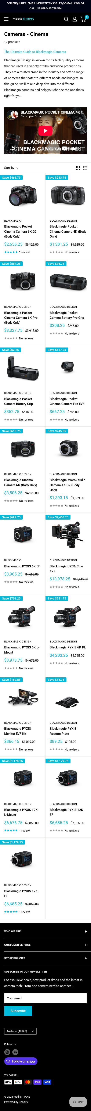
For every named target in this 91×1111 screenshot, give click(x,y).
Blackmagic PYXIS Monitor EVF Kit (17, 731)
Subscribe (18, 1011)
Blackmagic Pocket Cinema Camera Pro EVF (67, 401)
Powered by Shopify (16, 1102)
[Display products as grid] (78, 168)
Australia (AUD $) (17, 1031)
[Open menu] (6, 19)
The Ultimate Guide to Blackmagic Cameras (35, 52)
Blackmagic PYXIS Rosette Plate (63, 731)
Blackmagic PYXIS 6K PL (68, 647)
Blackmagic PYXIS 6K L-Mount (22, 649)
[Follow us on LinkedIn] (15, 1052)
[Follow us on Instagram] (7, 1052)
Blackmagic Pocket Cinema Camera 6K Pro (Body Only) (20, 318)
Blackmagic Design (63, 220)
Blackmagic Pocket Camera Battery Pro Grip (67, 315)
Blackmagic (12, 220)
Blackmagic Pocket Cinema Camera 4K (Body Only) (68, 231)
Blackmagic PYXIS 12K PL (21, 893)
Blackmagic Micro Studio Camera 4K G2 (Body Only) (67, 485)
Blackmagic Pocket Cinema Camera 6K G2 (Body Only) (20, 231)
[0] (83, 19)
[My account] (75, 19)
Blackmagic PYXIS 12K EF (66, 812)
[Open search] (66, 19)
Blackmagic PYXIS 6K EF (22, 566)
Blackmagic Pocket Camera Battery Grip (18, 401)
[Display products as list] (85, 168)
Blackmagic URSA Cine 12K (66, 568)
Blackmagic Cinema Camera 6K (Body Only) (20, 482)
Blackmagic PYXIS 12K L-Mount (21, 812)
